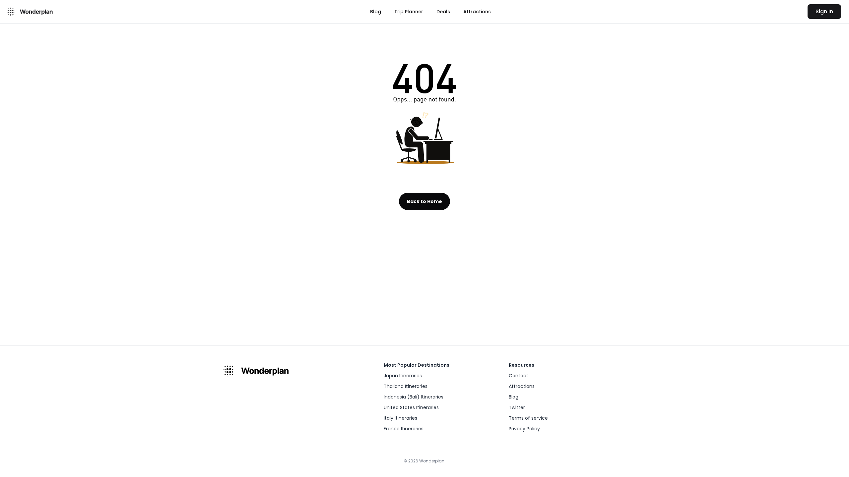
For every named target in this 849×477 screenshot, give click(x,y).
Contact (518, 375)
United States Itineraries (411, 407)
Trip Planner (408, 11)
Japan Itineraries (403, 375)
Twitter (517, 407)
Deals (443, 11)
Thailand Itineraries (405, 386)
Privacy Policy (524, 428)
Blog (375, 11)
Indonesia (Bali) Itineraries (413, 397)
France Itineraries (404, 428)
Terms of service (528, 418)
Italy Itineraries (400, 418)
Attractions (477, 11)
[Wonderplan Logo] (29, 12)
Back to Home (424, 201)
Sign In (824, 11)
